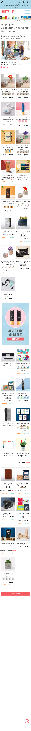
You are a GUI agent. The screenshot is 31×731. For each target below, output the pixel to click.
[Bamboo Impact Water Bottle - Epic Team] (23, 121)
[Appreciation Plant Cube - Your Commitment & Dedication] (3, 267)
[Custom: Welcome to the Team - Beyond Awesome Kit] (21, 487)
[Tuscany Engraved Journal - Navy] (9, 487)
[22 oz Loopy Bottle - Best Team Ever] (18, 397)
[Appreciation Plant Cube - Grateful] (13, 267)
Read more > (6, 67)
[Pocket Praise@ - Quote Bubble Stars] (24, 367)
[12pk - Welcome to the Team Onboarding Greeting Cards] (23, 517)
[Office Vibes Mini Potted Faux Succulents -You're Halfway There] (13, 578)
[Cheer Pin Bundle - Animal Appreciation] (18, 427)
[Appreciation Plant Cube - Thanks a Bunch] (6, 267)
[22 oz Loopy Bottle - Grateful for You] (24, 397)
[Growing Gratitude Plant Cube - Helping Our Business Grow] (13, 93)
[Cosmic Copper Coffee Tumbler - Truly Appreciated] (11, 207)
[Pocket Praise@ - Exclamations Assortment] (18, 367)
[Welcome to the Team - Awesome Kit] (9, 397)
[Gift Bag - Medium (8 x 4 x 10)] (21, 235)
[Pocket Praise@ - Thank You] (27, 367)
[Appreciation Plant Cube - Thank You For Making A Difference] (27, 205)
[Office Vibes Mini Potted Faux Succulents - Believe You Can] (3, 578)
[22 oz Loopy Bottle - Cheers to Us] (21, 397)
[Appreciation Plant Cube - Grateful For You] (18, 205)
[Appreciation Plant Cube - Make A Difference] (21, 205)
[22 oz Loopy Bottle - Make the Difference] (27, 397)
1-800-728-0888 (7, 2)
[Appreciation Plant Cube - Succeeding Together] (24, 205)
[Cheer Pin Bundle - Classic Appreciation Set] (21, 427)
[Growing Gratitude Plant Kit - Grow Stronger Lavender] (6, 93)
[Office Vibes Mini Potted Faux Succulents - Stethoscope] (6, 578)
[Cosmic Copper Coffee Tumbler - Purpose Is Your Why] (8, 207)
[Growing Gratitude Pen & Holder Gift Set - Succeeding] (23, 459)
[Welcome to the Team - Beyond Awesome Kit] (24, 487)
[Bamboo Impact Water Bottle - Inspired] (26, 121)
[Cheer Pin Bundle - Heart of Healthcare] (27, 427)
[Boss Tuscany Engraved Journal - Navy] (6, 487)
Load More (15, 594)
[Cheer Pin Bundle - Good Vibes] (24, 427)
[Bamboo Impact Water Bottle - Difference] (20, 121)
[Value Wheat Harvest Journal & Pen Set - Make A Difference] (6, 151)
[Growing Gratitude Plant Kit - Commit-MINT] (3, 93)
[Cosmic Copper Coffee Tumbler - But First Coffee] (5, 207)
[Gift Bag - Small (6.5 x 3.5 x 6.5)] (24, 235)
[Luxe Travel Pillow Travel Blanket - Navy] (21, 265)
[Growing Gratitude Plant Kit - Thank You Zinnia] (24, 93)
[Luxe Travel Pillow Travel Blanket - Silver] (24, 265)
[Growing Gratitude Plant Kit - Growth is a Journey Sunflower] (9, 93)
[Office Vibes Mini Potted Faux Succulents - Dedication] (9, 578)
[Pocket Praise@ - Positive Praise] (21, 367)
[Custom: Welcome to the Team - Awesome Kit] (6, 397)
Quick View (8, 86)
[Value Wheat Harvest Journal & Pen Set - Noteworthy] (9, 151)
